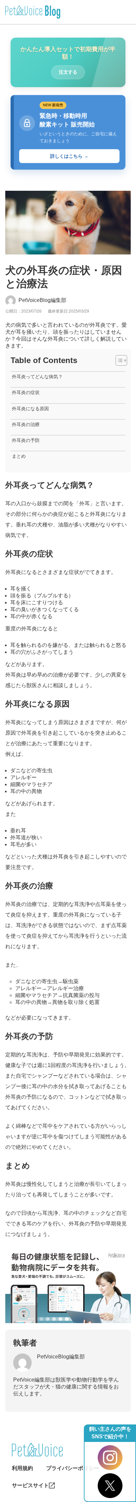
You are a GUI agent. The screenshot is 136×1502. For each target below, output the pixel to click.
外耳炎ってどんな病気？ (37, 376)
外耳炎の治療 (26, 424)
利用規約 (22, 1468)
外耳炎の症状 (26, 392)
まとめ (19, 456)
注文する (68, 72)
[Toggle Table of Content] (118, 360)
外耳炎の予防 (26, 440)
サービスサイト (30, 1485)
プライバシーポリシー (72, 1468)
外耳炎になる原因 (30, 408)
